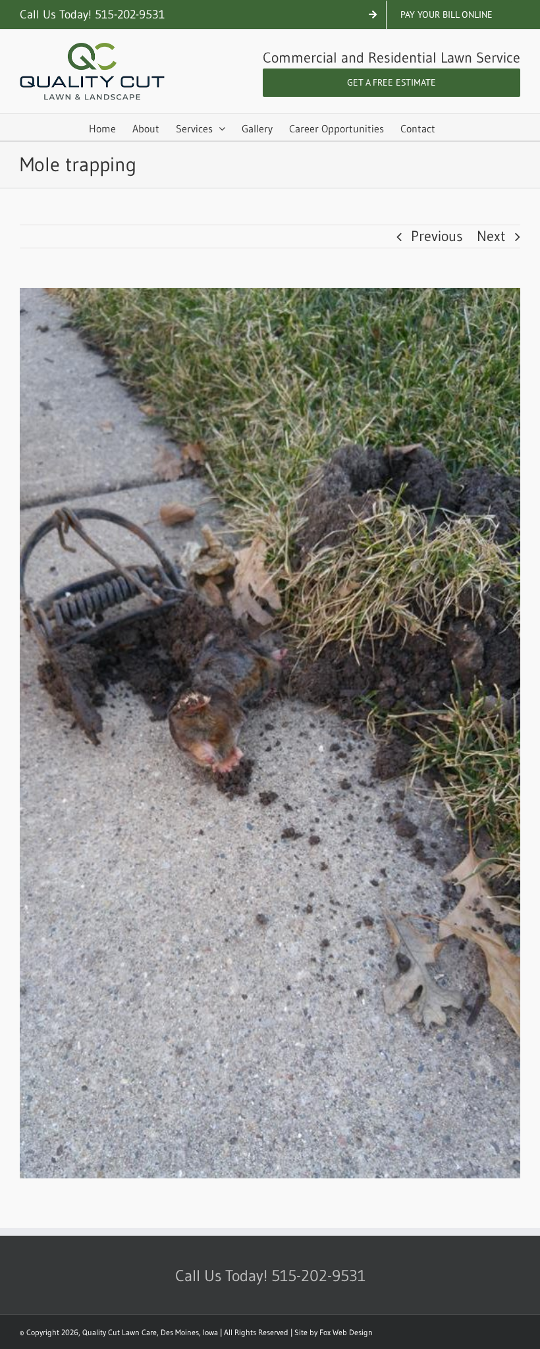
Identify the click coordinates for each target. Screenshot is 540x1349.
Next (491, 236)
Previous (437, 236)
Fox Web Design (346, 1332)
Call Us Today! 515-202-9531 (92, 14)
